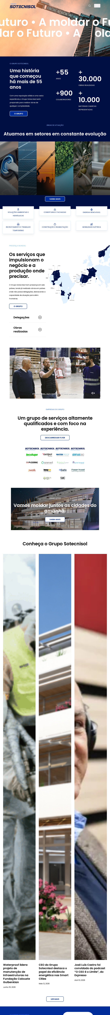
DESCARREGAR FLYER (55, 437)
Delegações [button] (21, 317)
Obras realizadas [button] (20, 329)
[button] (97, 6)
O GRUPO (18, 113)
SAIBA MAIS (55, 199)
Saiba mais (55, 519)
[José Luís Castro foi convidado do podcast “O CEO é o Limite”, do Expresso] (90, 757)
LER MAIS (55, 999)
